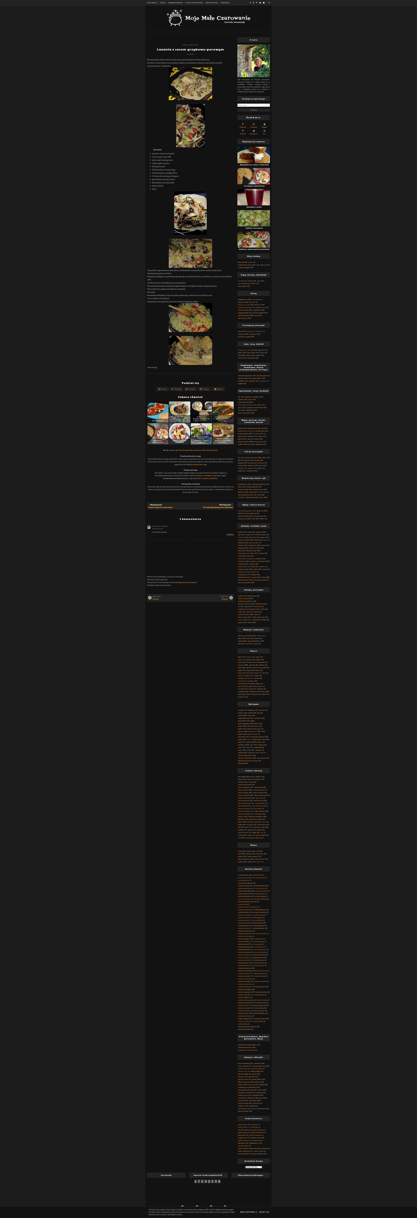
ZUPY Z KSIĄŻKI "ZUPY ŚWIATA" (247, 283)
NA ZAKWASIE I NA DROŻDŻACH (247, 609)
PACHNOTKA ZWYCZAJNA (245, 559)
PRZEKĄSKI (258, 559)
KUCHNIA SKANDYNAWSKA (245, 1000)
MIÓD (239, 355)
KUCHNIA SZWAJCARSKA (259, 1005)
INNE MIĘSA (259, 854)
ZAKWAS (240, 622)
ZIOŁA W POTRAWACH (244, 413)
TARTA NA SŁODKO (260, 835)
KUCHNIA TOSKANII (243, 1011)
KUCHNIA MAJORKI (243, 965)
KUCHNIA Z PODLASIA (244, 1021)
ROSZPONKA (241, 564)
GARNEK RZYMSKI (243, 378)
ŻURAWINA (241, 697)
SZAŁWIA (240, 572)
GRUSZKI (263, 667)
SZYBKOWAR (252, 381)
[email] (263, 3)
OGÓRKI (240, 739)
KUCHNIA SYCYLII (260, 1003)
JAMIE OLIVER (241, 1135)
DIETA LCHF (252, 302)
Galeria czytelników (210, 478)
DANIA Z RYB (259, 511)
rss (264, 134)
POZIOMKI (251, 689)
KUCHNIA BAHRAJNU (259, 894)
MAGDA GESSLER (243, 1138)
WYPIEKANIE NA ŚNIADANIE (246, 1050)
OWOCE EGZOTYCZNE (244, 683)
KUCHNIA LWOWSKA (259, 963)
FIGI (247, 667)
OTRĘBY (248, 556)
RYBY (253, 519)
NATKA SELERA (242, 553)
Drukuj (164, 389)
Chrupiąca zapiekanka (157, 441)
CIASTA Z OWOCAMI (243, 795)
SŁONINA (258, 862)
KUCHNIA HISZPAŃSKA (244, 931)
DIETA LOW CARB (242, 305)
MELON (249, 678)
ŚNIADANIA (250, 358)
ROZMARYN (252, 564)
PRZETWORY (252, 334)
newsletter (254, 134)
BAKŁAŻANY (251, 710)
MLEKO (248, 355)
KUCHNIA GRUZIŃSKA (258, 925)
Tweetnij (192, 389)
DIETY (252, 305)
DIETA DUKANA (256, 299)
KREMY (250, 281)
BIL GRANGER (254, 1124)
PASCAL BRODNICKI (243, 1146)
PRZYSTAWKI (255, 1095)
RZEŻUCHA (262, 566)
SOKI (247, 644)
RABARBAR (260, 689)
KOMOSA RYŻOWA (254, 543)
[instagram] (252, 3)
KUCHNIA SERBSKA (258, 995)
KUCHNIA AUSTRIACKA (261, 891)
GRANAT (254, 667)
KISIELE (240, 824)
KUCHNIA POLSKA (260, 431)
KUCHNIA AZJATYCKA (252, 487)
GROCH (256, 723)
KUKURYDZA (241, 737)
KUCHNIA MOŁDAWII (244, 973)
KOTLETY (240, 465)
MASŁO (262, 353)
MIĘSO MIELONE (252, 856)
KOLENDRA (241, 543)
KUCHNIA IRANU (258, 939)
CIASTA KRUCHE (258, 787)
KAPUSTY (240, 731)
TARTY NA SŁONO (258, 442)
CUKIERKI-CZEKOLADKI (244, 814)
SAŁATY (255, 569)
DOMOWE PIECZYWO (251, 457)
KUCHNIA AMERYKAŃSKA (245, 883)
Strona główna (152, 2)
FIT (259, 305)
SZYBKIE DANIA (249, 497)
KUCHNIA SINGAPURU (244, 997)
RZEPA (248, 747)
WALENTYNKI (256, 1103)
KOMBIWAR (241, 381)
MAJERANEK (241, 548)
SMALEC (250, 468)
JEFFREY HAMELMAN (255, 1135)
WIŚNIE (263, 691)
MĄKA (239, 436)
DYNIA (240, 667)
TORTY (239, 838)
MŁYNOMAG (262, 492)
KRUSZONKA (249, 824)
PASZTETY (241, 468)
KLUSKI (240, 431)
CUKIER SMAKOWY (259, 811)
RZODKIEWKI (257, 747)
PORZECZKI (241, 689)
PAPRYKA (214, 450)
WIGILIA (252, 1106)
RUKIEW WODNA (242, 566)
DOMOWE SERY (242, 350)
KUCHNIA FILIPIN (257, 920)
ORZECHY (251, 681)
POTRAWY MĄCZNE (243, 442)
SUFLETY (249, 835)
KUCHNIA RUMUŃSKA (244, 995)
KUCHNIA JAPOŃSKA (243, 947)
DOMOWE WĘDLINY (262, 376)
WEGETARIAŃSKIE (243, 313)
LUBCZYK (263, 545)
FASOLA (248, 721)
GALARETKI (241, 819)
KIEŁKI (247, 540)
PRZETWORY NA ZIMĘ (244, 337)
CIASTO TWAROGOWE (244, 808)
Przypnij (206, 389)
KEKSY (264, 822)
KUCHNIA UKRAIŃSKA (259, 1013)
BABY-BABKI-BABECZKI (245, 777)
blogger (264, 127)
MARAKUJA (241, 678)
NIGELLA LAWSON (254, 1143)
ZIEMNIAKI (241, 763)
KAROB (247, 673)
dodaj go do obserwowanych (186, 582)
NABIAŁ (258, 355)
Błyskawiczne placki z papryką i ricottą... (223, 440)
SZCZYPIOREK (242, 574)
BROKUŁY (240, 713)
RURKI (261, 832)
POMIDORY (241, 745)
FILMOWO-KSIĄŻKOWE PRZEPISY (247, 1074)
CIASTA (250, 782)
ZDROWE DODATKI (258, 313)
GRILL (239, 460)
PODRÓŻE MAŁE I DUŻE (244, 265)
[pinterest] (256, 3)
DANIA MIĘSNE (242, 851)
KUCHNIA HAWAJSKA (244, 928)
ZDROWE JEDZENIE (243, 315)
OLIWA (204, 450)
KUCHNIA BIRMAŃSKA (261, 899)
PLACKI (257, 439)
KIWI (263, 673)
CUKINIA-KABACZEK (243, 718)
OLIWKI (208, 450)
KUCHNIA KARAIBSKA (260, 952)
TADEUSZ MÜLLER (259, 1151)
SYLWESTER (241, 1100)
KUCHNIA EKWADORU (244, 920)
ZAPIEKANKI (249, 410)
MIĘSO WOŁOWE (259, 859)
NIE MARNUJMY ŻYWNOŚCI (245, 405)
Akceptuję (264, 1212)
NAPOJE (240, 641)
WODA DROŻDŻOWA (243, 620)
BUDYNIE (240, 782)
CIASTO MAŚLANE (260, 803)
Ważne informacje (212, 2)
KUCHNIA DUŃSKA (243, 917)
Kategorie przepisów (175, 2)
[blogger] (259, 3)
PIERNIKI (259, 830)
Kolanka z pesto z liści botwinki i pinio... (179, 418)
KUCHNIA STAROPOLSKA (244, 1003)
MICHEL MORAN (256, 1140)
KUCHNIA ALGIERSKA (243, 880)
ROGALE (256, 614)
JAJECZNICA (261, 350)
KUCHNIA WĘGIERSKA (244, 1018)
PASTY (240, 407)
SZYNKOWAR (263, 381)
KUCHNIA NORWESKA (259, 976)
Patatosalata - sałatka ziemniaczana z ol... (201, 439)
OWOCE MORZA (242, 519)
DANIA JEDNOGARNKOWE (245, 376)
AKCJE (239, 1045)
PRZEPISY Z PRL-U (260, 307)
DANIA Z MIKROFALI (243, 1066)
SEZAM (264, 569)
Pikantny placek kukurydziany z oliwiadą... (223, 418)
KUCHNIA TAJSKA (259, 1008)
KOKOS (265, 540)
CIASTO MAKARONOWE (244, 803)
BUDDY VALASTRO (243, 1127)
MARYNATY (241, 334)
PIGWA (251, 686)
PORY (251, 745)
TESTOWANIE (252, 1100)
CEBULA (240, 715)
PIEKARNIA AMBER (251, 1045)
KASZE (240, 487)
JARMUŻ (254, 537)
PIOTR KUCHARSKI (262, 1148)
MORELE (256, 678)
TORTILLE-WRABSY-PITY (244, 444)
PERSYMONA (241, 686)
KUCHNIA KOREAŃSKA (258, 955)
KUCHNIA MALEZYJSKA (257, 965)
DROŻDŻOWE (259, 604)
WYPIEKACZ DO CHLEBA (259, 620)
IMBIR (246, 537)
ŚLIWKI (263, 694)
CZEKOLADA (258, 814)
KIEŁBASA (241, 463)
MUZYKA (250, 262)
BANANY (240, 662)
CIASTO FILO (259, 798)
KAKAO (240, 638)
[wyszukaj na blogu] (269, 2)
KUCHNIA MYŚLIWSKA (259, 973)
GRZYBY (190, 450)
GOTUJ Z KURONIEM (256, 1132)
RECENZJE (241, 1098)
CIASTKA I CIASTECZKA (244, 798)
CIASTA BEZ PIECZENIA (244, 784)
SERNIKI (240, 835)
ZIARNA (261, 497)
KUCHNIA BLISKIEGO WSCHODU (247, 901)
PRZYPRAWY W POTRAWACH (255, 407)
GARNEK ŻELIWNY (257, 378)
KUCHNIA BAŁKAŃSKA (244, 896)
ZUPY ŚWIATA (242, 286)
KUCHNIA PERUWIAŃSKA (245, 984)
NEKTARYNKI (241, 681)
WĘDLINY (240, 383)
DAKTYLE (261, 665)
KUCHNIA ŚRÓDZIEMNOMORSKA (247, 1027)
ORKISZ (259, 495)
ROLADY (254, 832)
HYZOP (240, 537)
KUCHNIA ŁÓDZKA (258, 433)
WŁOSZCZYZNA (261, 758)
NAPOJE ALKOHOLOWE (253, 641)
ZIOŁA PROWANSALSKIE (259, 580)
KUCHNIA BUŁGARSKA (259, 910)
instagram (253, 127)
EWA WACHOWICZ (243, 1130)
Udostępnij (178, 389)
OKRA (248, 739)
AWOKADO (248, 660)
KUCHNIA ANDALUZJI (243, 886)
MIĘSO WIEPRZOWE (244, 859)
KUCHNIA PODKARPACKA (245, 987)
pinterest (243, 134)
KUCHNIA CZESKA (259, 915)
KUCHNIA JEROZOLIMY (244, 949)
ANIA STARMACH (242, 1124)
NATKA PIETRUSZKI (243, 402)
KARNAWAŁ (247, 1082)
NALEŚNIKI (250, 436)
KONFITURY (259, 331)
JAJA (252, 350)
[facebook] (249, 3)
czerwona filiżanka (160, 526)
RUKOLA (253, 566)
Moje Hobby (225, 2)
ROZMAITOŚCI (250, 1098)
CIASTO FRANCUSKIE (243, 800)
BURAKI (250, 713)
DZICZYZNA (249, 854)
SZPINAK (240, 753)
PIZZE (249, 439)
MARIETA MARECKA (256, 1138)
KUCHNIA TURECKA (243, 1013)
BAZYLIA (240, 532)
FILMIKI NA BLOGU (255, 1071)
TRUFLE (262, 753)
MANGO (256, 676)
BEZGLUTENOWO (243, 299)
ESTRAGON (248, 535)
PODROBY (241, 862)
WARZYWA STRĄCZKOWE (245, 758)
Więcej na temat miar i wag (197, 464)
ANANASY (249, 657)
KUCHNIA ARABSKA (243, 875)
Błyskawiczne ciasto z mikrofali (254, 165)
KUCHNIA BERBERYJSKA (244, 899)
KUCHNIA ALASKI (260, 878)
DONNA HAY (254, 1127)
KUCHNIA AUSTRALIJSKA (244, 891)
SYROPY (255, 644)
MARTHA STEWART (243, 1140)
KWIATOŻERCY (252, 545)
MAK (239, 827)
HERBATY (263, 535)
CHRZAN (249, 532)
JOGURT (240, 353)
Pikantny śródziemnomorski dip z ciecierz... (201, 418)
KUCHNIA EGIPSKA (257, 917)
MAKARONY (197, 450)
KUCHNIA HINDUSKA (258, 928)
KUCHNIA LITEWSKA (243, 963)
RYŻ (239, 497)
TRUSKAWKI (241, 691)
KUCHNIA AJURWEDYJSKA (245, 307)
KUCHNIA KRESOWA (258, 957)
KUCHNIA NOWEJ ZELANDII (245, 979)
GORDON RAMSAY (181, 450)
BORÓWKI (249, 662)
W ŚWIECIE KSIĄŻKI (243, 267)
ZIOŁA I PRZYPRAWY (243, 580)
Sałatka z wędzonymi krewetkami (254, 249)
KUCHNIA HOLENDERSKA (245, 933)
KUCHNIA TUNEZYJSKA (258, 1011)
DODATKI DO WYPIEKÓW (252, 397)
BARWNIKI (241, 779)
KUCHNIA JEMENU (258, 947)
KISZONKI (249, 331)
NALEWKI (256, 638)
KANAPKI (257, 460)
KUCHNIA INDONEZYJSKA (245, 936)
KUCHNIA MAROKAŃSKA (245, 968)
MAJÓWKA (261, 1084)
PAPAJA (258, 683)
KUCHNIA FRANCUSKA (257, 923)
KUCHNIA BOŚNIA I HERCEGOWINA (248, 907)
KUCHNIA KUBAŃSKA (244, 960)
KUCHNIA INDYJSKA (243, 939)
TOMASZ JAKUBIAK (243, 1154)
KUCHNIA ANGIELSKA (259, 886)
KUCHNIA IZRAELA (243, 944)
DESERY (240, 816)
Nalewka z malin (254, 207)
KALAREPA (249, 729)
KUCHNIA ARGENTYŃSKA (245, 888)
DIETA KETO (241, 302)
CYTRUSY (240, 665)
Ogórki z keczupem (254, 228)
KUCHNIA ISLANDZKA (258, 941)
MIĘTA (240, 550)
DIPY (239, 397)
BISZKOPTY (258, 779)
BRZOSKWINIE (260, 662)
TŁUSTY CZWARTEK (243, 1103)
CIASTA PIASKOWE (258, 790)
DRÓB (239, 854)
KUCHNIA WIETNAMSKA (245, 1016)
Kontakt (195, 492)
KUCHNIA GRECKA (258, 516)
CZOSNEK (190, 54)
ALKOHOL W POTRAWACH (245, 636)
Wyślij (220, 389)
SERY (260, 1098)
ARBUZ (258, 657)
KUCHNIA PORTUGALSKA (245, 989)
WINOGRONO (253, 691)
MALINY (247, 676)
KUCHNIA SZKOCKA (243, 1005)
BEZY (249, 779)
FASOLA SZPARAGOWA (244, 723)
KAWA (248, 638)
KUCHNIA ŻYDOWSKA (244, 1029)
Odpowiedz (230, 534)
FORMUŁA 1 (241, 1077)
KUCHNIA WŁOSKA (243, 433)
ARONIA (240, 660)
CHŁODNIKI (241, 281)
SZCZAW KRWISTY (251, 572)
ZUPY (258, 281)
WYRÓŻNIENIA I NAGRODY (245, 1108)
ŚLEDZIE (240, 471)
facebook (243, 127)
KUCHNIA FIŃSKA (242, 923)
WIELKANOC (241, 1106)
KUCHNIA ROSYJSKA (260, 992)
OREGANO (261, 553)
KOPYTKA (249, 431)
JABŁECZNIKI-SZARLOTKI (255, 819)
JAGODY (249, 670)
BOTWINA (261, 710)
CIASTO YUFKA (257, 808)
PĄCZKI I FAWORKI (243, 832)
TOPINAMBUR (252, 753)
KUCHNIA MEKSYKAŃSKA (245, 971)
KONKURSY (258, 1082)
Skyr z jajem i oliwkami (179, 441)
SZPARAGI (258, 750)
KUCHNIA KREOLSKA (243, 957)
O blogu (162, 2)
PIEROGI (240, 439)
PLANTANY (259, 686)
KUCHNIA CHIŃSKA (243, 489)
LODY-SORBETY (251, 353)
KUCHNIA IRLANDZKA (243, 941)
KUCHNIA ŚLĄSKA (242, 1024)
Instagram (208, 475)
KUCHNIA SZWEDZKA (244, 1008)
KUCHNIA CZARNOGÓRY (244, 915)
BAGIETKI (240, 596)
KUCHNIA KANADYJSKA (244, 952)
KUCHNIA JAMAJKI (257, 944)
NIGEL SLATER (241, 1143)
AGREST (240, 657)
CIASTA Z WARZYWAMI (260, 795)
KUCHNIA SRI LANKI (261, 1000)
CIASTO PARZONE (243, 806)
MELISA (251, 548)
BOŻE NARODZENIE (243, 1063)
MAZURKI (255, 827)
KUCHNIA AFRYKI (257, 875)
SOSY (239, 410)
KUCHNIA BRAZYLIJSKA (244, 910)
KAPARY (240, 540)
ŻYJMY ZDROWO (242, 318)
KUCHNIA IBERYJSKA (260, 933)
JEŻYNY (257, 670)
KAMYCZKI (241, 262)
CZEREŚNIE (252, 665)
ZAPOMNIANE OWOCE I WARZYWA (248, 577)
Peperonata (157, 420)
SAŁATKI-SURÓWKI (243, 310)
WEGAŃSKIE (257, 310)
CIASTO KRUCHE (258, 800)
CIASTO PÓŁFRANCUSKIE (259, 806)
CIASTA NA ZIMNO (243, 790)
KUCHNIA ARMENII (260, 888)
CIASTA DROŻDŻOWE (244, 787)
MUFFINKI (240, 830)
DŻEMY (240, 331)
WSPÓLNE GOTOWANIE (244, 1047)
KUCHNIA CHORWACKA (259, 912)
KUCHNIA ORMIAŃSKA (260, 981)
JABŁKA (240, 670)
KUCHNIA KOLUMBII (243, 955)
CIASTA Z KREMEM (258, 793)
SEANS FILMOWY (261, 265)
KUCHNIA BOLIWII (243, 904)
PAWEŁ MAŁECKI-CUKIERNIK (246, 1148)
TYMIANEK (254, 574)
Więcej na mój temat (256, 92)
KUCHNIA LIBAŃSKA (258, 960)
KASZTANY (256, 673)
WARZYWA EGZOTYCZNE (245, 755)
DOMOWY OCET (242, 1071)
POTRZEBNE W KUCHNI (244, 1093)
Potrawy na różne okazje (194, 2)
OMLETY (240, 358)
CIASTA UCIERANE (243, 793)
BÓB (258, 713)
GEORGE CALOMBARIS (258, 1130)
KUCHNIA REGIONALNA (244, 992)
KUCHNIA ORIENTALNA (244, 981)
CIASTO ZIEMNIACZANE (244, 811)
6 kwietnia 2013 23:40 (157, 528)
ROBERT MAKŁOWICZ (244, 1151)
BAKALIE (240, 428)
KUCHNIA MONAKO (261, 971)
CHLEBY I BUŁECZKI (243, 598)
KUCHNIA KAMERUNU (260, 949)
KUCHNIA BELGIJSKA (260, 896)
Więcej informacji (248, 1212)
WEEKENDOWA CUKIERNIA (253, 838)
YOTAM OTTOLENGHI (257, 1154)
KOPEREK (240, 399)
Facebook (199, 475)
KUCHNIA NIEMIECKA (244, 976)
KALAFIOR (240, 729)
